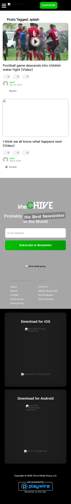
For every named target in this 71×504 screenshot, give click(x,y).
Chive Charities (45, 299)
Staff (12, 82)
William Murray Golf (48, 291)
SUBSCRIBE (48, 5)
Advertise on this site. (35, 492)
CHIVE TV (43, 286)
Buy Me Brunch (45, 295)
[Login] (63, 5)
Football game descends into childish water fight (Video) (32, 67)
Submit (14, 291)
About (13, 286)
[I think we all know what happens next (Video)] (35, 118)
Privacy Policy (17, 303)
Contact (14, 295)
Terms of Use (16, 299)
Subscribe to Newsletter (35, 245)
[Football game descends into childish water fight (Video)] (35, 42)
